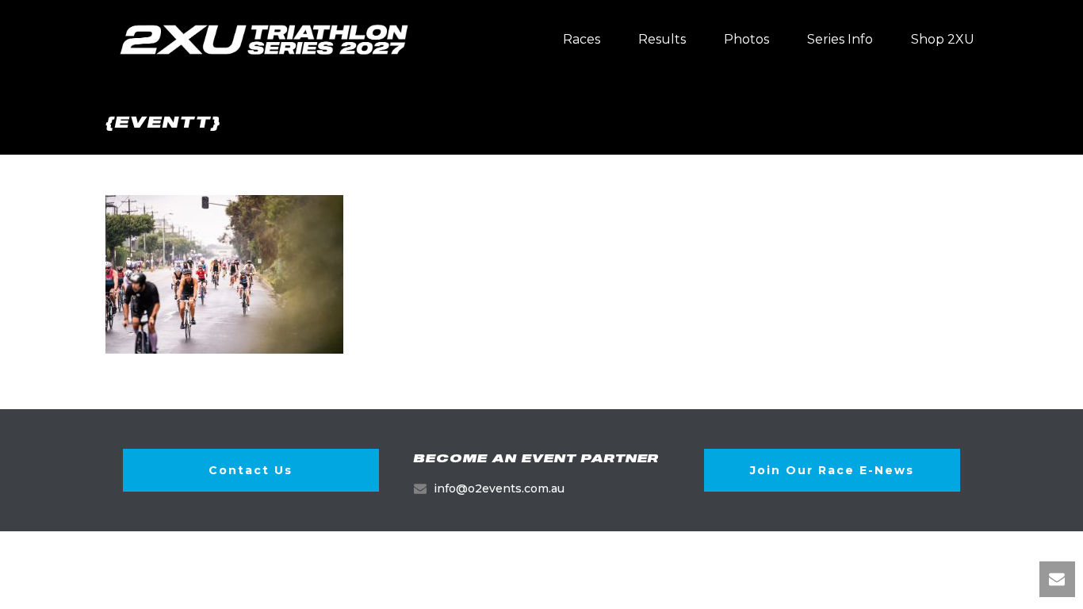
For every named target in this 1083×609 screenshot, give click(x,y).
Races (581, 39)
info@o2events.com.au (499, 488)
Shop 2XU (942, 39)
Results (662, 39)
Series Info (840, 39)
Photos (746, 39)
